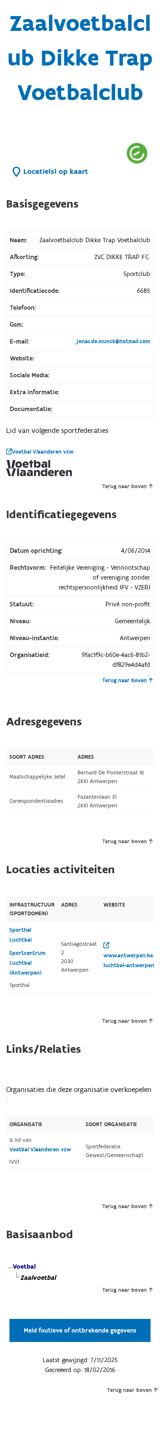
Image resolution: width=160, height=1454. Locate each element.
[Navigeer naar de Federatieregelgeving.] (137, 153)
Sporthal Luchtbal (20, 935)
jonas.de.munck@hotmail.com (113, 341)
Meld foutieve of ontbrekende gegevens (80, 1330)
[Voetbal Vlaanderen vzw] (39, 468)
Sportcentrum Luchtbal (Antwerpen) (27, 963)
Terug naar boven (124, 486)
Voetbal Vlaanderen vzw (42, 452)
